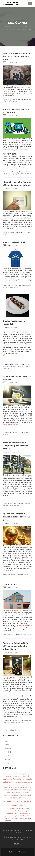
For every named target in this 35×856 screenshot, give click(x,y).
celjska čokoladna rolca (10, 366)
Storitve (13, 503)
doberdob (28, 99)
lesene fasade (26, 635)
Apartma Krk (8, 774)
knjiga (5, 101)
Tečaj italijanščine (22, 808)
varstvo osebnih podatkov (14, 818)
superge (21, 805)
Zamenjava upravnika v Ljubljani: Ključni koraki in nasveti (15, 446)
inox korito (15, 785)
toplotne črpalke (24, 811)
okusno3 (14, 722)
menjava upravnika (11, 792)
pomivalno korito (15, 795)
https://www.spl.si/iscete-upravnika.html (16, 490)
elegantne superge (17, 776)
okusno (9, 722)
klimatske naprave (24, 787)
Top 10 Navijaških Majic (14, 242)
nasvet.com (27, 174)
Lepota (7, 744)
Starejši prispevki (9, 730)
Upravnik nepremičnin (25, 813)
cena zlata (28, 774)
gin (23, 779)
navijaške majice (13, 287)
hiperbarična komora (27, 782)
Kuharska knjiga (26, 701)
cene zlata (15, 564)
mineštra (18, 792)
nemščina (25, 792)
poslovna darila (25, 795)
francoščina (17, 779)
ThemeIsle (22, 852)
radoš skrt (10, 101)
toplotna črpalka (11, 811)
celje (27, 364)
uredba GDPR (25, 816)
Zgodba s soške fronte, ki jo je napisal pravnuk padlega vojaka (17, 56)
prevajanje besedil (17, 798)
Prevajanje (8, 752)
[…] (13, 95)
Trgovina (14, 99)
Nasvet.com (7, 156)
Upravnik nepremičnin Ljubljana (12, 816)
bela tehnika (14, 774)
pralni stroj (7, 798)
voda (26, 432)
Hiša (12, 232)
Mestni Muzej (12, 2)
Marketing (14, 172)
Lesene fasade (10, 584)
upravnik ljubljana (15, 505)
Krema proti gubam (11, 790)
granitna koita (18, 782)
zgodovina (6, 368)
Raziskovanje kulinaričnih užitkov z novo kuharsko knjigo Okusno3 (15, 646)
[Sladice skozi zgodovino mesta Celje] (17, 305)
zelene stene (19, 820)
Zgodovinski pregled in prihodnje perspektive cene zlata (16, 517)
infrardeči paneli (8, 785)
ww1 (15, 101)
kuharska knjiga (25, 790)
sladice (28, 366)
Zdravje (7, 763)
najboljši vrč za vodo (11, 424)
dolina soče (8, 776)
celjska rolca (14, 353)
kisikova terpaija (13, 787)
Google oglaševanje (17, 174)
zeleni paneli (26, 820)
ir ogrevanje (26, 232)
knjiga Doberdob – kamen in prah (15, 93)
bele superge (22, 774)
